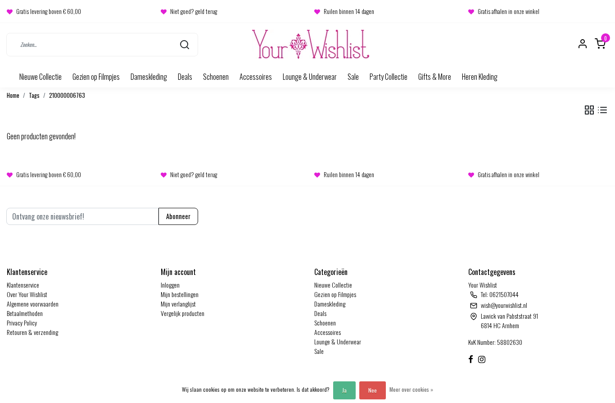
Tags (34, 95)
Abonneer (178, 216)
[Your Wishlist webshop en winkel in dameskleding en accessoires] (310, 44)
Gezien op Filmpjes (96, 76)
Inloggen (170, 284)
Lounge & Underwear (310, 76)
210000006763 (67, 95)
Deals (185, 76)
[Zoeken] (185, 44)
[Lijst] (602, 110)
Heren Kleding (479, 76)
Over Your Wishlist (27, 294)
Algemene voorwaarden (33, 303)
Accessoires (256, 76)
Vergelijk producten (182, 313)
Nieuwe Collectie (40, 76)
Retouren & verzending (32, 332)
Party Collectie (388, 76)
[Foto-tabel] (589, 110)
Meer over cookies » (411, 389)
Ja (344, 390)
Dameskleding (149, 76)
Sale (353, 76)
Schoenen (216, 76)
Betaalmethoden (25, 313)
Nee (372, 390)
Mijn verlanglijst (178, 303)
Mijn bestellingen (180, 294)
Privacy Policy (22, 322)
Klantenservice (23, 284)
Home (13, 95)
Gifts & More (434, 76)
